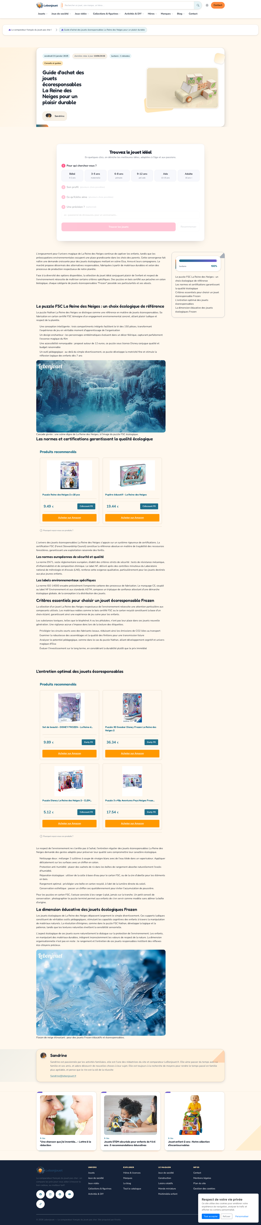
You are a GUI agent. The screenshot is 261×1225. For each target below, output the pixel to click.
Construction (164, 1178)
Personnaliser (241, 1216)
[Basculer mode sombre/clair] (207, 5)
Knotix (117, 1219)
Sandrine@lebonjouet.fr (63, 1076)
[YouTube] (69, 1194)
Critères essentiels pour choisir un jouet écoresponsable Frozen (197, 294)
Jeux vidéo (81, 13)
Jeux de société (60, 13)
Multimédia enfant (167, 1193)
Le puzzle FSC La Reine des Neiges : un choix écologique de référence (196, 278)
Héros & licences (131, 1172)
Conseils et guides (52, 63)
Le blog (127, 1183)
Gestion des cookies (204, 1188)
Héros (151, 13)
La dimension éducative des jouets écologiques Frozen (194, 309)
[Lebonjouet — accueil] (47, 5)
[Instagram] (50, 1194)
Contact (218, 5)
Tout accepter (211, 1216)
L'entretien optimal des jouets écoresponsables (191, 302)
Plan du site (199, 1183)
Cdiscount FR (86, 506)
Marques (166, 13)
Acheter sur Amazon (69, 517)
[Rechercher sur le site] (198, 5)
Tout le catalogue (132, 1188)
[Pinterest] (60, 1194)
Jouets (41, 13)
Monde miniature (167, 1188)
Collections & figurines (105, 13)
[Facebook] (40, 1194)
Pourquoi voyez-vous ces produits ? (57, 530)
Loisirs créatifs (165, 1183)
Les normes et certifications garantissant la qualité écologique (197, 286)
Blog (179, 13)
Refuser (226, 1216)
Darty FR (88, 742)
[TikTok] (40, 1204)
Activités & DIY (133, 13)
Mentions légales (202, 1178)
